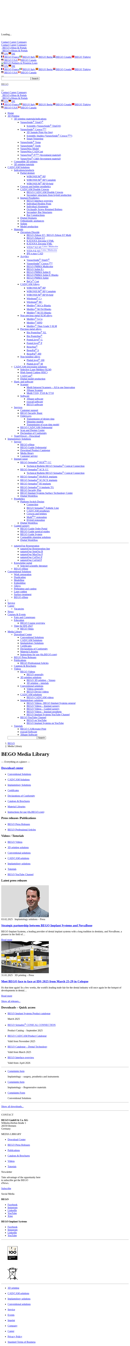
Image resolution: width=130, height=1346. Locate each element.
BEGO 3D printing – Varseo (41, 680)
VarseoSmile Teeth (30, 145)
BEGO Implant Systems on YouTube (45, 723)
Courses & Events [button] (17, 614)
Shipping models (35, 421)
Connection (32, 504)
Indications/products (24, 170)
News (10, 611)
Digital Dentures (28, 218)
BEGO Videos (27, 671)
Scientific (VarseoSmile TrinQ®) (44, 126)
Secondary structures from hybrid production (49, 195)
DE (13, 53)
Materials (18, 229)
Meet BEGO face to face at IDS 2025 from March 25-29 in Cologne (44, 981)
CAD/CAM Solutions (31, 640)
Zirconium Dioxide (29, 232)
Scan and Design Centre (32, 430)
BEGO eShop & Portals (14, 47)
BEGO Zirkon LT (36, 238)
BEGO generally (35, 674)
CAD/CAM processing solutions (30, 366)
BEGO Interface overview (40, 200)
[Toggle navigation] (2, 76)
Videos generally (35, 688)
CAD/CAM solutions (31, 694)
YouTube (12, 1213)
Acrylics (24, 256)
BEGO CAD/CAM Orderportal (36, 427)
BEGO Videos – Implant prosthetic (44, 711)
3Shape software (35, 398)
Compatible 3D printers (25, 161)
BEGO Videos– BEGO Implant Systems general (51, 703)
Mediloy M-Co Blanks (39, 305)
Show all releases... (10, 1001)
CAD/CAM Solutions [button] (19, 167)
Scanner (24, 384)
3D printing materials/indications (30, 118)
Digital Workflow (29, 496)
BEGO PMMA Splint (38, 278)
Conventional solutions (31, 686)
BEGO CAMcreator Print (33, 729)
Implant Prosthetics (29, 198)
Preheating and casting (25, 588)
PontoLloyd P (34, 343)
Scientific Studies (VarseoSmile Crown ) (49, 135)
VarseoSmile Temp (30, 142)
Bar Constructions (36, 215)
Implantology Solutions (32, 643)
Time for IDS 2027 (23, 626)
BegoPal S (33, 350)
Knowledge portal (23, 563)
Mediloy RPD (34, 322)
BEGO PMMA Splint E (39, 272)
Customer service (29, 456)
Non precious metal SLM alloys (36, 315)
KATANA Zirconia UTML (40, 240)
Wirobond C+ (34, 298)
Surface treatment (22, 594)
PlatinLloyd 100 (35, 360)
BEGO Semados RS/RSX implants (38, 476)
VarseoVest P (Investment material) (40, 155)
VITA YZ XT (42, 250)
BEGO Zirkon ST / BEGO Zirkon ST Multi (49, 235)
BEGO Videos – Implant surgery (43, 706)
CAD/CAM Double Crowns (34, 189)
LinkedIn (12, 1210)
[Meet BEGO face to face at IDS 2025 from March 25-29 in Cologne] (25, 972)
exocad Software (28, 731)
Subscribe (6, 1188)
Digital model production (32, 378)
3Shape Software (28, 734)
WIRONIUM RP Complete (41, 180)
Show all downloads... (12, 1106)
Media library (27, 453)
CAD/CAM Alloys (29, 284)
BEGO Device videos (38, 691)
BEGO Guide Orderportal (33, 447)
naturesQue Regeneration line (35, 548)
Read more (6, 939)
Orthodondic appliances (32, 220)
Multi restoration (37, 517)
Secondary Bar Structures (39, 212)
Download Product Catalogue (35, 450)
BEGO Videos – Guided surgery (43, 708)
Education (19, 620)
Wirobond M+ (34, 302)
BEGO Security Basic (31, 413)
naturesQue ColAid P (31, 560)
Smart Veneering (35, 138)
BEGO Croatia (63, 57)
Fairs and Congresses (24, 617)
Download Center (23, 634)
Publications (20, 660)
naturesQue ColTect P (31, 557)
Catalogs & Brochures (25, 666)
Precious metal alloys (30, 329)
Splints (23, 223)
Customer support (29, 410)
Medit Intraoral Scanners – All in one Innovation (51, 387)
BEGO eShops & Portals (14, 50)
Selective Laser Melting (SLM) (35, 369)
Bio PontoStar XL (36, 332)
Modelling (19, 580)
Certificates (26, 646)
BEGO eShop (27, 444)
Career (13, 42)
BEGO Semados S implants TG (37, 487)
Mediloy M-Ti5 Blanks (39, 312)
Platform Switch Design (32, 501)
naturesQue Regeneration (26, 545)
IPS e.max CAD (35, 253)
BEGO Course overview (32, 623)
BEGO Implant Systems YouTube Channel (48, 714)
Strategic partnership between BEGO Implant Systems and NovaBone (46, 925)
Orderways (25, 416)
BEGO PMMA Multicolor (40, 266)
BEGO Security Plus (30, 490)
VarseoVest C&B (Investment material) (40, 158)
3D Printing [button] (13, 116)
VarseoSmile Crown (33, 129)
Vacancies (19, 608)
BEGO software (35, 404)
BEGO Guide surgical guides (35, 531)
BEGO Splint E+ (35, 269)
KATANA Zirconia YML (39, 243)
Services (18, 407)
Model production (29, 226)
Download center (12, 768)
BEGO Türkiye (82, 57)
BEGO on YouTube (37, 720)
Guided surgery (21, 525)
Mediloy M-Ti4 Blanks (39, 309)
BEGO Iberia (45, 57)
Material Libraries (29, 651)
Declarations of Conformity (34, 648)
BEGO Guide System (31, 534)
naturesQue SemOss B (31, 551)
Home (11, 113)
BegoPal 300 (34, 353)
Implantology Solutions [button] (19, 438)
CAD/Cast (26, 376)
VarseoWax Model (29, 148)
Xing (10, 1216)
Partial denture (27, 173)
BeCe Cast (33, 281)
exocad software (35, 401)
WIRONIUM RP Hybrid (40, 183)
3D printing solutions (30, 677)
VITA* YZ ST (42, 247)
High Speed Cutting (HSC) (34, 372)
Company (22, 42)
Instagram (12, 1207)
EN (6, 53)
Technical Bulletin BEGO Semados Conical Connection (55, 466)
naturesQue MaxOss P (31, 554)
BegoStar (32, 346)
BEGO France (12, 57)
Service (17, 441)
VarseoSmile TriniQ (31, 122)
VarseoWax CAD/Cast (31, 151)
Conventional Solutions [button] (19, 571)
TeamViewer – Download (27, 436)
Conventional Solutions (32, 637)
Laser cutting (20, 591)
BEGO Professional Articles (34, 663)
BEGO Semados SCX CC (34, 469)
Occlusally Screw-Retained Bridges (44, 209)
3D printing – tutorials (38, 683)
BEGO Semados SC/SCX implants (38, 480)
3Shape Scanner (35, 390)
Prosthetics (19, 498)
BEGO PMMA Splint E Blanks (42, 275)
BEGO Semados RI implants (35, 483)
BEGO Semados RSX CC (35, 462)
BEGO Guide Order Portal (33, 528)
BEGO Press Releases (25, 657)
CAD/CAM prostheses (38, 510)
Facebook (12, 1204)
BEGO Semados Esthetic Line (43, 508)
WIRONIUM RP (36, 176)
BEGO (11, 743)
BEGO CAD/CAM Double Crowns (45, 192)
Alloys (17, 585)
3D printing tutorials (24, 164)
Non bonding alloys (30, 356)
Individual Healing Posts (39, 203)
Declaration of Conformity (33, 433)
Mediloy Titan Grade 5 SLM (42, 326)
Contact (5, 42)
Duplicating (20, 577)
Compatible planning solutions (35, 537)
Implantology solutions (31, 700)
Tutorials (18, 726)
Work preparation (22, 574)
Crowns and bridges (37, 513)
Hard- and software (23, 381)
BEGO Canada (28, 60)
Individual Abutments (37, 206)
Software (24, 396)
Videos (17, 668)
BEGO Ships (27, 628)
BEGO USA (11, 60)
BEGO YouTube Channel (33, 717)
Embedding (20, 583)
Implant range (21, 459)
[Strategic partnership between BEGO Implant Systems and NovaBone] (25, 916)
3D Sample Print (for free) (40, 132)
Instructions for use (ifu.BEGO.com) (38, 654)
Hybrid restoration (36, 520)
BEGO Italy (29, 57)
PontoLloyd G (35, 339)
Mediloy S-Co (34, 319)
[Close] (2, 90)
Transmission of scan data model (43, 424)
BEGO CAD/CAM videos (40, 697)
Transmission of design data (40, 418)
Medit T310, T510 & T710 (40, 393)
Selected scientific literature (34, 565)
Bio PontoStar (34, 336)
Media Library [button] (15, 631)
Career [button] (11, 606)
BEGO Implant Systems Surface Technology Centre (46, 493)
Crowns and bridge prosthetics (35, 186)
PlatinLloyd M (35, 363)
